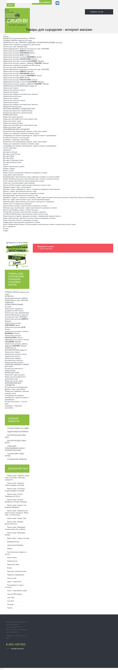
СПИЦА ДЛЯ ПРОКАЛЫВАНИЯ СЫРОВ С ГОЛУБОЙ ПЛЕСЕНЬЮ (15, 448)
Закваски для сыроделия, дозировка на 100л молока (21, 44)
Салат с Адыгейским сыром (17, 590)
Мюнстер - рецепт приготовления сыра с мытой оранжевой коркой (26, 199)
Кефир (9, 548)
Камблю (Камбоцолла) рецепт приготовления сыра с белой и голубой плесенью (31, 179)
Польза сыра (11, 578)
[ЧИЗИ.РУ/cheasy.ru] (17, 20)
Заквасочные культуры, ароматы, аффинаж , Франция (26, 63)
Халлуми (10, 604)
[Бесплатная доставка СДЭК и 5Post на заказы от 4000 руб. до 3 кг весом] (17, 256)
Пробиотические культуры (12, 96)
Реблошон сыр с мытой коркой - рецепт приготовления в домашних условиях (30, 208)
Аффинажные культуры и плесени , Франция (23, 61)
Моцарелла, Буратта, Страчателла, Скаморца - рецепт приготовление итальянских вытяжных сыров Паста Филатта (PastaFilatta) (48, 197)
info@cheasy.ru (17, 649)
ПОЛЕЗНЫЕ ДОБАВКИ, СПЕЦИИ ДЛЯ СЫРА (19, 109)
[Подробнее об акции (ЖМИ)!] (17, 243)
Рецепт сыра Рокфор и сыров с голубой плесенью (20, 210)
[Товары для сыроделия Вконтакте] (57, 3)
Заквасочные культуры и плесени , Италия (22, 57)
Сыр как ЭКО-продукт (14, 594)
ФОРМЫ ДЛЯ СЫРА (10, 115)
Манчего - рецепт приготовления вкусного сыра (19, 191)
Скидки (5, 230)
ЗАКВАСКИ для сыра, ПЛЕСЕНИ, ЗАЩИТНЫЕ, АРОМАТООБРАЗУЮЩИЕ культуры (32, 42)
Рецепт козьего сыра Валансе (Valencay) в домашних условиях (25, 173)
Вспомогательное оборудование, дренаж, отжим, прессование (25, 131)
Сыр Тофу (10, 597)
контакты (8, 20)
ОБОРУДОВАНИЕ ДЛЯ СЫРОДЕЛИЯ (16, 129)
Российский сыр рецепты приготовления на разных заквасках (24, 212)
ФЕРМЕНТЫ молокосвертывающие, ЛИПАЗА (19, 38)
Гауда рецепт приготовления (13, 175)
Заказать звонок (41, 2)
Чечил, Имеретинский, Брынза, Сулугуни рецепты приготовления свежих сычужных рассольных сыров (39, 224)
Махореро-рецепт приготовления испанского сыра (20, 195)
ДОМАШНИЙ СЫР (18, 468)
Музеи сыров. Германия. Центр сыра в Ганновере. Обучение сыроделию (17, 478)
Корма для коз (12, 561)
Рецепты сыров (8, 171)
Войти (7, 10)
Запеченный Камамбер (15, 545)
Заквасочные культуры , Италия (16, 55)
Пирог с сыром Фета (14, 582)
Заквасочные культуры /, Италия (20, 59)
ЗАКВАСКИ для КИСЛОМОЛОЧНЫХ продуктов (20, 86)
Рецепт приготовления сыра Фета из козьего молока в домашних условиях (29, 218)
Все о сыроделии (9, 226)
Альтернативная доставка (12, 162)
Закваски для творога (10, 88)
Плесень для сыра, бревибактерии (15, 47)
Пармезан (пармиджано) (15, 575)
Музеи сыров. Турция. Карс (16, 518)
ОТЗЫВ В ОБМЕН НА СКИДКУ (18, 428)
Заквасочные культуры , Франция (18, 51)
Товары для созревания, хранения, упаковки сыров (21, 133)
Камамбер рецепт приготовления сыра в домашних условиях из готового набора (31, 177)
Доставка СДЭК (8, 156)
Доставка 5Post (8, 158)
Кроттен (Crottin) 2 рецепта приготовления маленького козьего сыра (26, 185)
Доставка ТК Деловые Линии (13, 160)
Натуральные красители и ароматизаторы (17, 111)
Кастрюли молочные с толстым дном (16, 137)
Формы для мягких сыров (12, 121)
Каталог (6, 36)
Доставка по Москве (10, 152)
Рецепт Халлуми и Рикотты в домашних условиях (20, 220)
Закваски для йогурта (10, 92)
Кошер (9, 568)
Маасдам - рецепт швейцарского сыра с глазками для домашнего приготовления (31, 189)
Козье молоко (12, 557)
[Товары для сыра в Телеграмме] (62, 3)
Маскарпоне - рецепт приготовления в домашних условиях (23, 193)
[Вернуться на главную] (7, 237)
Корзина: (96, 12)
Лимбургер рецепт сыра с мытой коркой (17, 187)
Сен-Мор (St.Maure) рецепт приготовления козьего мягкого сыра (25, 214)
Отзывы (6, 228)
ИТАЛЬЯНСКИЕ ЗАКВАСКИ (17, 459)
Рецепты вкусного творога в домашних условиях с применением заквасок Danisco (32, 216)
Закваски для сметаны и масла (14, 90)
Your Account (9, 12)
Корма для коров (13, 564)
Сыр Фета (10, 601)
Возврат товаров (9, 168)
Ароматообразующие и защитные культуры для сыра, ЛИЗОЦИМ (26, 49)
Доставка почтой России (11, 154)
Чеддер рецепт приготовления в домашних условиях (21, 222)
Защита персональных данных (14, 166)
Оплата (5, 164)
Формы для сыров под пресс (13, 117)
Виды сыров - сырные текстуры (18, 538)
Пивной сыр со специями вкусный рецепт (17, 204)
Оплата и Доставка (9, 148)
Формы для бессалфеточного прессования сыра (20, 119)
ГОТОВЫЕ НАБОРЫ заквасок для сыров (17, 40)
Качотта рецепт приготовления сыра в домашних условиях (23, 181)
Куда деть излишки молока (16, 571)
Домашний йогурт (13, 542)
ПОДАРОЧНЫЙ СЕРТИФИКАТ (18, 432)
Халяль (10, 608)
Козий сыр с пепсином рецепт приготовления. (19, 183)
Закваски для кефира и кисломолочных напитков (20, 94)
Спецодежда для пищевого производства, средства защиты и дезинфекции (29, 135)
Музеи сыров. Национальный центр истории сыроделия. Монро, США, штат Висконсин (17, 513)
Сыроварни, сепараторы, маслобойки (16, 140)
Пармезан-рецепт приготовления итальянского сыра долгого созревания (28, 202)
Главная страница (11, 18)
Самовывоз (7, 150)
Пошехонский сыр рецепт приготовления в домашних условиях (25, 206)
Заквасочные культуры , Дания (19, 53)
